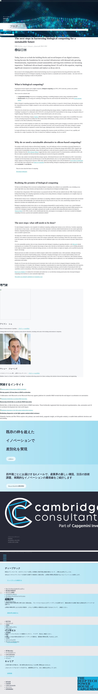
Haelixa (36, 116)
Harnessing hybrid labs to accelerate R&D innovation (16, 402)
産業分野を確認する (12, 613)
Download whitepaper (21, 171)
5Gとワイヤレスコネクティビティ (15, 588)
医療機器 (8, 632)
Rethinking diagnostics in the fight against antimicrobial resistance (20, 413)
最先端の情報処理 (11, 590)
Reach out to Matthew (20, 272)
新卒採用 (8, 681)
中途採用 (8, 683)
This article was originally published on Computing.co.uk (28, 276)
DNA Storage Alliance (33, 152)
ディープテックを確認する (14, 580)
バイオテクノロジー (11, 594)
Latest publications (10, 654)
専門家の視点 (9, 650)
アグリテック (9, 623)
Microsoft (75, 244)
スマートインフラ (11, 639)
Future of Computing (39, 162)
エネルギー (9, 628)
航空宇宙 (8, 621)
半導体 (7, 638)
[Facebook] (16, 49)
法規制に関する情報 (13, 542)
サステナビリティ (11, 601)
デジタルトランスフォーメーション (15, 596)
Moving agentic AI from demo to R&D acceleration (15, 392)
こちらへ (10, 459)
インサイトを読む (12, 642)
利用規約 (10, 538)
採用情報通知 (9, 689)
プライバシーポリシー (13, 536)
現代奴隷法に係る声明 (13, 540)
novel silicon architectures (76, 160)
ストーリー (9, 687)
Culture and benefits (10, 685)
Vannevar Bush (18, 211)
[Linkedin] (19, 49)
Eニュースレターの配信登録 (16, 486)
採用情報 (9, 673)
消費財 (7, 625)
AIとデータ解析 (10, 592)
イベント (8, 658)
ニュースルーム (10, 656)
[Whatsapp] (22, 49)
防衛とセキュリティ (11, 627)
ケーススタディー (11, 652)
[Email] (25, 49)
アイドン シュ (21, 46)
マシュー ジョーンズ (34, 46)
